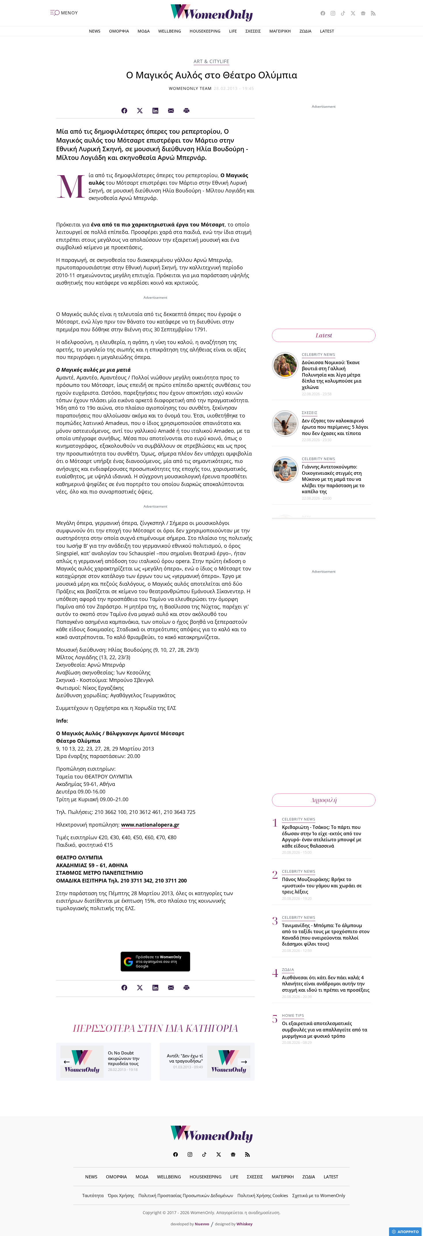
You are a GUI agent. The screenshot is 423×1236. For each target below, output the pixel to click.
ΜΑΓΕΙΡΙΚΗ (280, 31)
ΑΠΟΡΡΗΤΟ (408, 1231)
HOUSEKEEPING (205, 31)
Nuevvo (202, 1223)
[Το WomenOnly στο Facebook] (320, 14)
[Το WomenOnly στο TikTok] (340, 14)
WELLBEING (169, 31)
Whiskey (244, 1223)
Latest (324, 335)
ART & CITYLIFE (211, 61)
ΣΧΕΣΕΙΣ (253, 31)
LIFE (233, 31)
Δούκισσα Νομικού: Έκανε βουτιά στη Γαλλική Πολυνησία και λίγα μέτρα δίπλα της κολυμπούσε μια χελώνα (331, 374)
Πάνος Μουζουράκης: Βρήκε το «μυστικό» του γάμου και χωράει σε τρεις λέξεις (322, 885)
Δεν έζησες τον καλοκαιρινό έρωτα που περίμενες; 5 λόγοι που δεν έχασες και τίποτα (335, 426)
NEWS (94, 31)
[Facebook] (124, 111)
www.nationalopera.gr (150, 824)
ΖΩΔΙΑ (305, 31)
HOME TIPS (293, 1015)
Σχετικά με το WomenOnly (318, 1195)
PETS (306, 517)
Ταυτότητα (93, 1195)
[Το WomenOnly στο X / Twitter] (350, 14)
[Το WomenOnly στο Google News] (361, 14)
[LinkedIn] (155, 111)
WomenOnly (211, 1134)
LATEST (327, 31)
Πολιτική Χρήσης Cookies (262, 1195)
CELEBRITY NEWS (318, 354)
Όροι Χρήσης (121, 1195)
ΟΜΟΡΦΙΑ (119, 31)
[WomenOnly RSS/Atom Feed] (371, 14)
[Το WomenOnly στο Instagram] (330, 14)
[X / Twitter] (140, 111)
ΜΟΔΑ (144, 31)
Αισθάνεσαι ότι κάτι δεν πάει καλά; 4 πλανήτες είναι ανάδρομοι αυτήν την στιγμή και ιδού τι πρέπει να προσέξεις (325, 983)
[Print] (186, 111)
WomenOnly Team (190, 88)
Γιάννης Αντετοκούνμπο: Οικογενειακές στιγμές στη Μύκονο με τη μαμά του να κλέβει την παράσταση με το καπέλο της (333, 479)
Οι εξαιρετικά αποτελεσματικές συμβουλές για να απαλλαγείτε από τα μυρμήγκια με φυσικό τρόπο (324, 1029)
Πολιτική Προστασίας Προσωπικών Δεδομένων (185, 1195)
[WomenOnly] (212, 13)
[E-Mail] (171, 111)
